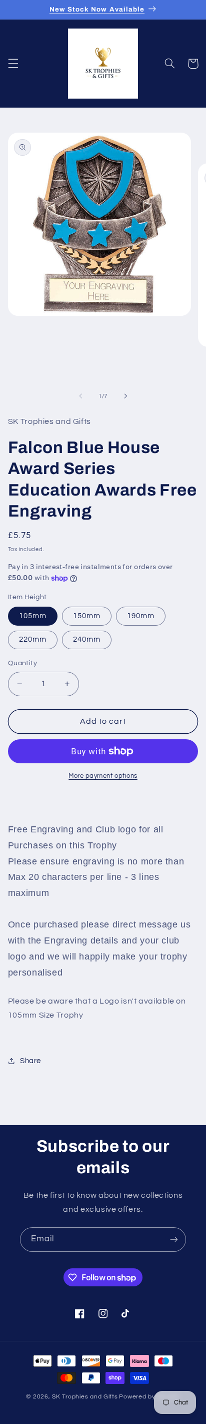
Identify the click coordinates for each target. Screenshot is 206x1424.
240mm (86, 639)
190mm (140, 616)
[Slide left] (81, 396)
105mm (32, 616)
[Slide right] (125, 396)
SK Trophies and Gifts (85, 1396)
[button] (13, 63)
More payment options (103, 776)
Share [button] (30, 1061)
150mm (86, 616)
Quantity (22, 663)
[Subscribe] (174, 1239)
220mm (32, 639)
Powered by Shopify (149, 1396)
